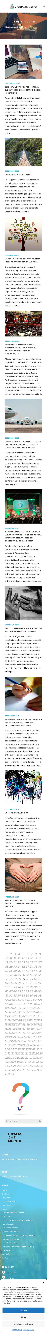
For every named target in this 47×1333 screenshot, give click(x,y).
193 (19, 1041)
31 (19, 966)
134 (36, 1012)
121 (19, 1008)
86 (23, 991)
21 (15, 962)
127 (7, 1012)
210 (15, 1049)
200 (11, 1045)
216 (40, 1049)
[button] (43, 1282)
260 (36, 1070)
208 (7, 1049)
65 (11, 983)
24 (27, 962)
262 (7, 1074)
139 (19, 1016)
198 (40, 1041)
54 (40, 975)
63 (39, 979)
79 (31, 987)
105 (27, 999)
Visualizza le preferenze (23, 1324)
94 (19, 995)
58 (19, 979)
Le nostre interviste (12, 1239)
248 (23, 1066)
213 (27, 1049)
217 (7, 1053)
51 (27, 975)
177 (27, 1033)
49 (19, 975)
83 (11, 991)
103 (19, 999)
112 (19, 1004)
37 (6, 970)
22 (19, 962)
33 (27, 966)
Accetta (23, 1310)
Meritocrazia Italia (15, 27)
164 (11, 1028)
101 (11, 999)
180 (40, 1033)
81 (39, 987)
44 (36, 970)
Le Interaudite (9, 1224)
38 (11, 970)
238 (19, 1062)
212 (23, 1049)
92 (11, 995)
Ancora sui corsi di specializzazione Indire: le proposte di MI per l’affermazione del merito (23, 722)
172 (7, 1033)
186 (27, 1037)
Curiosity (6, 1216)
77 (23, 987)
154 (7, 1024)
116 (36, 1004)
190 (7, 1041)
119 (11, 1008)
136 (7, 1016)
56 (11, 979)
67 (19, 983)
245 (11, 1066)
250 (32, 1066)
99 (39, 995)
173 (11, 1033)
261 (40, 1070)
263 (11, 1074)
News (4, 1209)
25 (31, 962)
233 (36, 1057)
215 (36, 1049)
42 (27, 970)
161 (36, 1024)
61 (31, 979)
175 (19, 1033)
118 (7, 1008)
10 (6, 958)
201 (15, 1045)
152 (36, 1020)
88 (31, 991)
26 (35, 962)
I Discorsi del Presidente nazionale (18, 1220)
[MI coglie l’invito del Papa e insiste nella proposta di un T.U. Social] (23, 233)
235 (7, 1062)
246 (15, 1066)
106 (32, 999)
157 (19, 1024)
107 (36, 999)
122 (23, 1008)
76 (19, 987)
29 (11, 966)
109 (7, 1004)
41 (23, 970)
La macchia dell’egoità (16, 813)
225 (40, 1053)
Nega (23, 1317)
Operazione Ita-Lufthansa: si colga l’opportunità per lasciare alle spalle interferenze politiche (23, 445)
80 (36, 987)
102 (15, 999)
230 (23, 1057)
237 (15, 1062)
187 (32, 1037)
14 (23, 958)
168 (27, 1028)
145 (7, 1020)
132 (27, 1012)
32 (23, 966)
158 (23, 1024)
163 (7, 1028)
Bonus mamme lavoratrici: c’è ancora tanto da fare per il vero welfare (22, 904)
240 (27, 1062)
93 (15, 995)
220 (19, 1053)
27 (39, 962)
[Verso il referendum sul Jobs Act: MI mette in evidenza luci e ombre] (23, 603)
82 (7, 991)
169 (32, 1028)
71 (35, 983)
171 (40, 1028)
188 (36, 1037)
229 (19, 1057)
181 (7, 1037)
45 (40, 970)
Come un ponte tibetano (17, 175)
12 (15, 958)
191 (11, 1041)
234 (40, 1057)
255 (15, 1070)
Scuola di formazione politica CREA (18, 1247)
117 (40, 1004)
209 (11, 1049)
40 (19, 970)
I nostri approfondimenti (13, 1213)
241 (32, 1062)
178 (32, 1033)
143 (36, 1016)
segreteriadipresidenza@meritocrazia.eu (20, 1159)
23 (23, 962)
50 (23, 975)
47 (11, 975)
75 (15, 987)
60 (27, 979)
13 (19, 958)
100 (7, 999)
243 (40, 1062)
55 (6, 979)
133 (32, 1012)
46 (7, 975)
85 (19, 991)
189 (40, 1037)
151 (31, 1020)
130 (19, 1012)
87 (27, 991)
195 (27, 1041)
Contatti (6, 1205)
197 (36, 1041)
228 (15, 1057)
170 (36, 1028)
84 (15, 991)
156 (15, 1024)
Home (4, 1190)
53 (35, 975)
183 (15, 1037)
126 (40, 1008)
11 (11, 958)
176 (23, 1033)
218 (11, 1053)
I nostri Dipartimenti (12, 1243)
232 (32, 1057)
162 (40, 1024)
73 (6, 987)
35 (35, 966)
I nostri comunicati (11, 1232)
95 (23, 995)
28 (7, 966)
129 (15, 1012)
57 (15, 979)
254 (11, 1070)
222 (27, 1053)
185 (23, 1037)
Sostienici (6, 1254)
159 (27, 1024)
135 (40, 1012)
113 (23, 1004)
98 (35, 995)
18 (39, 958)
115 (31, 1004)
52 (31, 975)
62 (35, 979)
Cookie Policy (17, 1330)
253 (7, 1070)
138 (15, 1016)
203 (23, 1045)
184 (19, 1037)
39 (15, 970)
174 (15, 1033)
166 (19, 1028)
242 (36, 1062)
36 (39, 966)
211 (19, 1049)
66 (15, 983)
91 (7, 995)
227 (11, 1057)
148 (19, 1020)
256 (19, 1070)
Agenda (6, 1198)
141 (27, 1016)
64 (7, 983)
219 (15, 1053)
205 (32, 1045)
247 (19, 1066)
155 (11, 1024)
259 (32, 1070)
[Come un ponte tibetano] (23, 152)
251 (36, 1066)
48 (15, 975)
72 (39, 983)
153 (40, 1020)
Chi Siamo (6, 1194)
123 (27, 1008)
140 (23, 1016)
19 (7, 962)
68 (23, 983)
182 (11, 1037)
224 (36, 1053)
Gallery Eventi (9, 1201)
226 (7, 1057)
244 (7, 1066)
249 (27, 1066)
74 (11, 987)
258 (27, 1070)
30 (15, 966)
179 (36, 1033)
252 (40, 1066)
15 (27, 958)
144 (40, 1016)
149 (23, 1020)
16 (31, 958)
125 (36, 1008)
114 (27, 1004)
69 (27, 983)
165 (15, 1028)
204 (27, 1045)
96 (27, 995)
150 (27, 1020)
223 (32, 1053)
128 (11, 1012)
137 (11, 1016)
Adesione (6, 1250)
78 (27, 987)
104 (23, 999)
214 (32, 1049)
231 (27, 1057)
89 (35, 991)
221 (23, 1053)
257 (23, 1070)
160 (32, 1024)
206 (36, 1045)
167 (23, 1028)
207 (40, 1045)
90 (40, 991)
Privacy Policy (28, 1330)
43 (31, 970)
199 (7, 1045)
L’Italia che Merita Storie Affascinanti (19, 1235)
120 (15, 1008)
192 (15, 1041)
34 (31, 966)
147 (15, 1020)
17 (35, 958)
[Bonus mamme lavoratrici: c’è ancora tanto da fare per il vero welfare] (23, 875)
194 (23, 1041)
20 (11, 962)
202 (19, 1045)
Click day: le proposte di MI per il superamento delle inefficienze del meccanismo (22, 90)
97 (31, 995)
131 (23, 1012)
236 (11, 1062)
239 (23, 1062)
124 (32, 1008)
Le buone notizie (10, 1228)
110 (11, 1004)
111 (15, 1004)
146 (11, 1020)
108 (40, 999)
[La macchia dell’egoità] (23, 787)
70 (31, 983)
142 (32, 1016)
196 (32, 1041)
